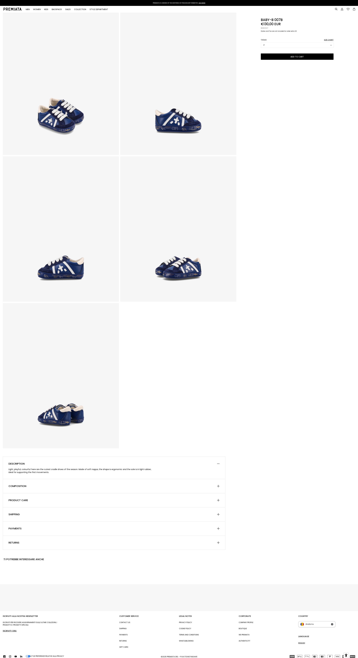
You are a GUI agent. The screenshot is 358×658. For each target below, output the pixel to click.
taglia (264, 40)
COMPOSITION (17, 486)
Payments (123, 635)
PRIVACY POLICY (185, 622)
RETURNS (14, 542)
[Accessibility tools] (346, 655)
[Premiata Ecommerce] (12, 10)
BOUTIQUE (243, 628)
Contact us (124, 622)
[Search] (336, 9)
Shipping (123, 628)
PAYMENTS (15, 528)
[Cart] (354, 9)
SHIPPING (14, 514)
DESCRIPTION (17, 463)
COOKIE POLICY (185, 628)
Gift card (123, 647)
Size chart (329, 40)
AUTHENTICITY (244, 641)
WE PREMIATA (244, 635)
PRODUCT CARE (18, 500)
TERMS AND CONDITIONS (189, 635)
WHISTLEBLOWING (186, 641)
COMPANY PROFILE (246, 622)
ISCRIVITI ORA (10, 631)
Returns (123, 641)
